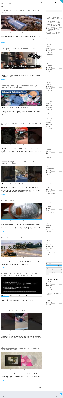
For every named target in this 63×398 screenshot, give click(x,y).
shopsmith (49, 225)
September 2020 (50, 111)
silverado (49, 231)
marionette (49, 208)
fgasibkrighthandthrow (51, 193)
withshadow (49, 257)
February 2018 (49, 124)
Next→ (40, 387)
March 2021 (49, 103)
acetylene (49, 143)
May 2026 (49, 44)
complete (49, 170)
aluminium (49, 145)
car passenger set (50, 162)
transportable (49, 242)
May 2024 (49, 71)
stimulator (49, 235)
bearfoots (49, 155)
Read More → (3, 42)
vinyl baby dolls (50, 254)
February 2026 (49, 50)
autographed (49, 151)
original (48, 214)
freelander (49, 195)
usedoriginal (49, 248)
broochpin (49, 159)
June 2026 (49, 42)
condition (49, 172)
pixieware (49, 218)
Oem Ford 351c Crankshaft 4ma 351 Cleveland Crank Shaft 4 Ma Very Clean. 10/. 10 (54, 18)
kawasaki (49, 206)
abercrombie (49, 140)
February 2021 (49, 105)
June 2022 (49, 96)
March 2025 (49, 61)
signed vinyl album (50, 229)
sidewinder (49, 227)
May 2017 (49, 133)
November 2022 (50, 86)
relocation (49, 221)
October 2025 (49, 58)
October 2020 (49, 109)
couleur (48, 176)
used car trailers (50, 246)
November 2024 (50, 69)
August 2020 (49, 113)
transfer (48, 240)
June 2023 (49, 80)
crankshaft (49, 178)
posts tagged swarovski (51, 219)
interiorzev (49, 287)
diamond (49, 183)
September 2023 (50, 77)
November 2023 (50, 75)
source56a (49, 283)
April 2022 (49, 97)
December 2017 (50, 126)
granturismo (49, 197)
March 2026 (49, 48)
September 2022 (50, 90)
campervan (49, 161)
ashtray (48, 147)
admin (7, 32)
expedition (49, 191)
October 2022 (49, 88)
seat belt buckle (50, 223)
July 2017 (48, 132)
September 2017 (50, 130)
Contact (43, 2)
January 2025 (49, 65)
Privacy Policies (50, 2)
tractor (48, 238)
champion (49, 166)
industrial (49, 202)
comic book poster (50, 168)
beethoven (49, 157)
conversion (49, 174)
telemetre (49, 236)
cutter (48, 181)
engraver (48, 187)
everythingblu (49, 189)
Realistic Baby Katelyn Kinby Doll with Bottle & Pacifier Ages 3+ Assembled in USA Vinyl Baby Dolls (54, 25)
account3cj (49, 281)
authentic (49, 149)
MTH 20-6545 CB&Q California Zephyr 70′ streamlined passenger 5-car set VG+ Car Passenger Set (54, 33)
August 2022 (49, 92)
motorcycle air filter (50, 212)
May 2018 (49, 122)
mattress (48, 210)
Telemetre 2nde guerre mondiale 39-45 (12, 238)
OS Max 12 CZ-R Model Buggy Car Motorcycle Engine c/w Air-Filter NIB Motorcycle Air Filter (53, 29)
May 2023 (49, 82)
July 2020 (48, 114)
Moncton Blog (6, 3)
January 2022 (49, 101)
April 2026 (49, 46)
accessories (49, 142)
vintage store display (51, 252)
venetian (48, 250)
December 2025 (50, 54)
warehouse (49, 255)
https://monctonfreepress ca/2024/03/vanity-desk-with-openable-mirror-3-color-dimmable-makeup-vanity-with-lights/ (54, 293)
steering (48, 233)
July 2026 (48, 40)
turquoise (49, 244)
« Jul (47, 275)
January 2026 (49, 52)
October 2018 (49, 118)
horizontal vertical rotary (51, 200)
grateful (48, 199)
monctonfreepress (50, 289)
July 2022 (48, 94)
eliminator (49, 185)
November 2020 (50, 107)
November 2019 (50, 116)
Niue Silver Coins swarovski (9, 200)
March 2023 (49, 84)
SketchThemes (60, 396)
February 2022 (49, 99)
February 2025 (49, 63)
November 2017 (50, 128)
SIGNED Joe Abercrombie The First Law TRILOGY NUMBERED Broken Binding (53, 22)
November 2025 (50, 56)
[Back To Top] (61, 394)
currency (49, 180)
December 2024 (50, 67)
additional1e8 (49, 285)
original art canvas (50, 216)
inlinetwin (49, 204)
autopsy (48, 153)
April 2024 (49, 73)
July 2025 (48, 59)
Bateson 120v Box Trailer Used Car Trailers (14, 311)
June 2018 (49, 120)
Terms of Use (58, 2)
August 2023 (49, 78)
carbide (48, 164)
